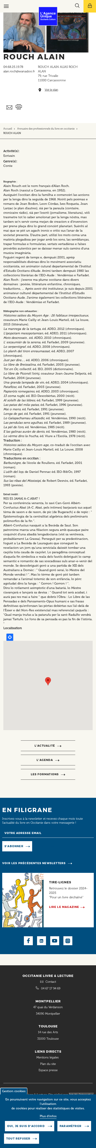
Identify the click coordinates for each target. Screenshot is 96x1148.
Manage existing (47, 846)
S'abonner (13, 846)
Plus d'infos (48, 1116)
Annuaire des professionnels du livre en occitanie (46, 128)
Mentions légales (48, 1057)
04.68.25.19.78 (13, 67)
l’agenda (45, 760)
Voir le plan (51, 89)
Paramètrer (71, 1126)
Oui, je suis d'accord (26, 1126)
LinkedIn (41, 940)
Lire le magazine (64, 907)
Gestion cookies (13, 1091)
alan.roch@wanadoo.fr (19, 71)
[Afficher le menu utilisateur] (89, 6)
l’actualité (45, 745)
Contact (51, 981)
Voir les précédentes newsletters (34, 863)
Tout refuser (18, 1138)
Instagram (67, 940)
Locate (9, 637)
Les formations (45, 774)
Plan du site (48, 1064)
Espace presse (48, 1070)
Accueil (7, 128)
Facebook (28, 940)
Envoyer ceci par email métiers (9, 107)
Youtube (54, 940)
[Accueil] (48, 16)
